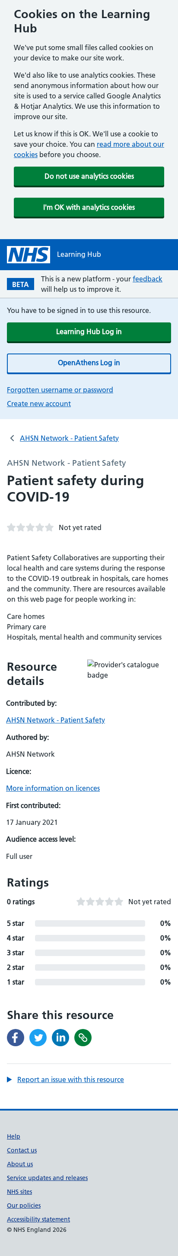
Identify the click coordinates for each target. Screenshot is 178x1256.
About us (20, 1164)
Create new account (39, 403)
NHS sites (19, 1192)
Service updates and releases (47, 1178)
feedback (147, 279)
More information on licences (53, 788)
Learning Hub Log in (89, 331)
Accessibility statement (38, 1219)
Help (13, 1136)
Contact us (22, 1150)
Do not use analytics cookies (89, 176)
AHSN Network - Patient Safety (69, 438)
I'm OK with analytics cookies (89, 207)
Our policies (24, 1205)
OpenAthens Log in (89, 362)
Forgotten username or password (60, 389)
